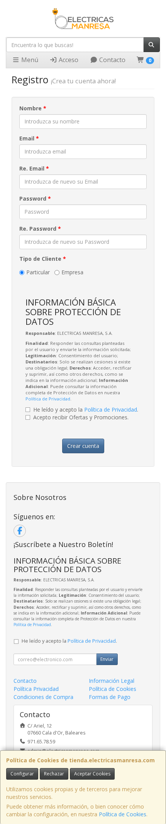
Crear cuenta (83, 445)
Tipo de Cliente (42, 258)
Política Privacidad (36, 688)
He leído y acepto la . (85, 409)
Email (29, 138)
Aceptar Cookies (92, 773)
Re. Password (40, 228)
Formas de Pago (109, 697)
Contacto (111, 60)
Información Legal (111, 680)
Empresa (72, 272)
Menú (29, 60)
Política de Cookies (122, 814)
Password (35, 198)
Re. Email (34, 168)
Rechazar (54, 773)
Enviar (106, 659)
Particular (38, 272)
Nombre (32, 108)
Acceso (67, 60)
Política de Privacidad (47, 399)
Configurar (22, 773)
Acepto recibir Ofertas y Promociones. (81, 417)
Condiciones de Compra (43, 697)
